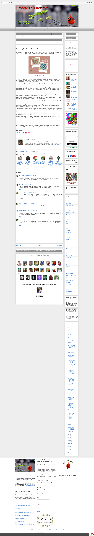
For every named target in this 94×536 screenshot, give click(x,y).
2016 (68, 451)
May (69, 437)
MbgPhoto (33, 28)
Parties (67, 262)
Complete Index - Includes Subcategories (50, 250)
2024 (68, 328)
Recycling (67, 271)
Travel (67, 287)
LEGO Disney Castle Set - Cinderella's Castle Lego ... (71, 406)
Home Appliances (69, 244)
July (69, 434)
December (70, 334)
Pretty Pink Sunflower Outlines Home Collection (73, 100)
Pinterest (58, 144)
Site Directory (34, 529)
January (69, 443)
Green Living (68, 237)
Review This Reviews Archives (71, 275)
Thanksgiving (68, 282)
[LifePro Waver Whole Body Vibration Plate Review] (28, 160)
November (70, 336)
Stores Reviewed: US (69, 278)
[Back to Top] (92, 533)
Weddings (67, 293)
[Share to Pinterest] (34, 151)
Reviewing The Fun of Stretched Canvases (71, 343)
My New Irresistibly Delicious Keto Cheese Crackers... (71, 410)
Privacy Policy (18, 522)
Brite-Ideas (50, 28)
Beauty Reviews (19, 35)
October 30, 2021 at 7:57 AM (32, 184)
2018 (68, 448)
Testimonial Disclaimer (19, 521)
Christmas (67, 216)
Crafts (40, 153)
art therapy (21, 153)
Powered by (69, 147)
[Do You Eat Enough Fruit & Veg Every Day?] (43, 160)
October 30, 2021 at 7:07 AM (30, 175)
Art (66, 201)
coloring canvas (30, 153)
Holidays (35, 40)
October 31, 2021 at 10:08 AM (31, 219)
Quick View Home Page (27, 250)
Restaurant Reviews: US (70, 273)
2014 (68, 454)
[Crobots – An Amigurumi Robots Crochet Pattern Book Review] (58, 160)
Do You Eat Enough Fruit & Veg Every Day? (43, 162)
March (69, 440)
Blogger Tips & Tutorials (70, 205)
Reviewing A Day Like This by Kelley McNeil (71, 383)
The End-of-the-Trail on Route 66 (74, 82)
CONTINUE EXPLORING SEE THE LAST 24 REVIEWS (72, 109)
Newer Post (19, 245)
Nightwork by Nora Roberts (73, 91)
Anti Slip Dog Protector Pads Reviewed (73, 104)
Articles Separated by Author (43, 529)
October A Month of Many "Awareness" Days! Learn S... (71, 353)
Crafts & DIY (30, 40)
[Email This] (31, 151)
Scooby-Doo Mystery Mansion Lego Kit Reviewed (71, 346)
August (69, 432)
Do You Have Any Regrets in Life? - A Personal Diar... (71, 339)
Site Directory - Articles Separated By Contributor (24, 524)
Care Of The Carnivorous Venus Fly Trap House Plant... (71, 380)
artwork (25, 153)
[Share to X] (32, 151)
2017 (68, 449)
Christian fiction (68, 214)
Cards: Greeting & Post (70, 212)
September (70, 431)
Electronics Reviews (69, 225)
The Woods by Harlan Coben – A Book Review (71, 364)
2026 (68, 325)
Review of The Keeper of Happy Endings (71, 349)
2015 (68, 452)
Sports (41, 40)
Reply (20, 181)
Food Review (68, 230)
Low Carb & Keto (69, 255)
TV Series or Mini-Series (70, 280)
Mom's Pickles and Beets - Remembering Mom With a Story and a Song (74, 79)
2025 (68, 327)
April (69, 438)
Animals (67, 198)
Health (45, 40)
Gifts (66, 235)
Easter (67, 223)
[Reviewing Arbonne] (20, 160)
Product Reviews (19, 40)
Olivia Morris (56, 28)
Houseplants (68, 250)
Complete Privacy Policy (30, 485)
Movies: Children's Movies (70, 259)
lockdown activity (51, 153)
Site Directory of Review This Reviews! (22, 505)
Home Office (68, 248)
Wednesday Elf (43, 28)
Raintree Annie (22, 219)
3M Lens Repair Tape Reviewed (71, 358)
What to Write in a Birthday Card (71, 401)
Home (39, 245)
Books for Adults (68, 208)
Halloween (67, 239)
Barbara (20, 203)
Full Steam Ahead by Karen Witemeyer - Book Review (71, 368)
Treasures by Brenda (68, 28)
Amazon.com (73, 317)
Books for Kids (68, 210)
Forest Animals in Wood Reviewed (71, 396)
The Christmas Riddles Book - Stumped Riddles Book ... (71, 421)
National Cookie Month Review (70, 404)
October (69, 337)
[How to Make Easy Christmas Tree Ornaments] (35, 160)
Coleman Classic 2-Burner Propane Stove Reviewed (71, 428)
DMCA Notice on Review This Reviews (23, 512)
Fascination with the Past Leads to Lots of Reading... (71, 392)
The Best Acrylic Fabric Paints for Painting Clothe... (71, 371)
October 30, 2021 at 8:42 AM (31, 192)
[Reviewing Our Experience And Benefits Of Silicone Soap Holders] (51, 160)
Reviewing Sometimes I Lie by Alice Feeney (71, 425)
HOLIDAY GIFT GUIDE (71, 124)
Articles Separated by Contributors (38, 250)
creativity (43, 153)
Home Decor (68, 246)
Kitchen (67, 253)
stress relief (60, 153)
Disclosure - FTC (18, 506)
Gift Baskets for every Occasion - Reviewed (71, 417)
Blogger (57, 532)
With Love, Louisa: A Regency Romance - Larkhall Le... (71, 387)
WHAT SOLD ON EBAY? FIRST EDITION (71, 414)
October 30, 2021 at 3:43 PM (28, 203)
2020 (68, 445)
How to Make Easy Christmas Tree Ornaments (35, 162)
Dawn (38, 28)
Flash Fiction (68, 228)
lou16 (56, 153)
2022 (68, 331)
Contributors (70, 51)
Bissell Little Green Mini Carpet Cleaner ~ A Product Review (74, 96)
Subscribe (71, 144)
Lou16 (62, 28)
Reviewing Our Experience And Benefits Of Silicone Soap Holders (51, 163)
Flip (37, 151)
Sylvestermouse (27, 28)
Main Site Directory (20, 250)
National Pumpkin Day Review (71, 356)
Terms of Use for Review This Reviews (22, 519)
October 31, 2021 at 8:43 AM (31, 210)
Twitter (54, 144)
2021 (68, 333)
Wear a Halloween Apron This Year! (71, 377)
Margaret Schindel (22, 184)
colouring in (36, 153)
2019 (68, 446)
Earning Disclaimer (19, 513)
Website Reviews (69, 291)
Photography (68, 266)
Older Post (59, 245)
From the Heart (55, 40)
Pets (38, 40)
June (69, 435)
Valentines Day (68, 289)
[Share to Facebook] (33, 151)
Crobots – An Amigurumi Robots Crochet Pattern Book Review (58, 163)
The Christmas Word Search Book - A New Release (71, 361)
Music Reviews (68, 260)
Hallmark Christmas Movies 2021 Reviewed (71, 398)
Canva (44, 75)
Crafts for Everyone (69, 219)
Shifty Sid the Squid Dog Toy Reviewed (73, 87)
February (69, 441)
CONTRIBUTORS (19, 28)
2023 (68, 330)
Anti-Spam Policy (18, 508)
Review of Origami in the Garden (71, 390)
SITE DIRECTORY (69, 38)
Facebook (28, 146)
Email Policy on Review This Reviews (22, 515)
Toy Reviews (25, 40)
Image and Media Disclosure (20, 518)
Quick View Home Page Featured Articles (57, 529)
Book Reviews (68, 207)
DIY (66, 221)
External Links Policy (19, 516)
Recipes (67, 269)
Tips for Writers (49, 40)
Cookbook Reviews (69, 217)
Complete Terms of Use (27, 479)
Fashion (67, 226)
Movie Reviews (68, 257)
